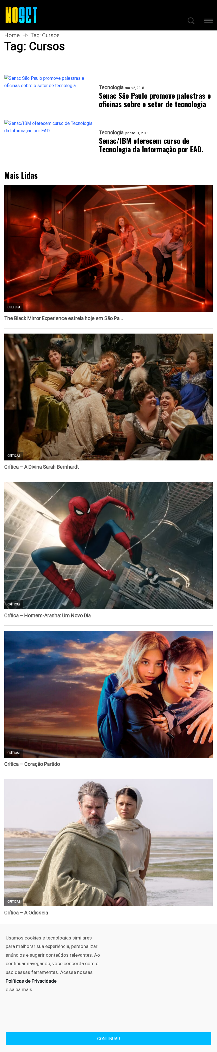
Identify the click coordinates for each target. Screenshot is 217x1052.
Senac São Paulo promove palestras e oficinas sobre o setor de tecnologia (155, 99)
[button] (208, 21)
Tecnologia (111, 87)
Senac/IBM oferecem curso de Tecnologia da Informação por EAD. (151, 144)
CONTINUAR (108, 1038)
